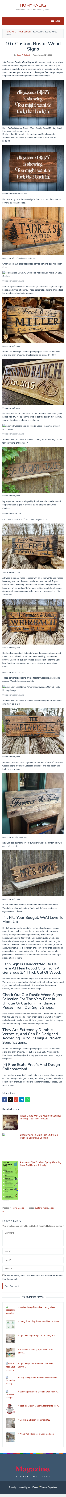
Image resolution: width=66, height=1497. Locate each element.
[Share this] (4, 1099)
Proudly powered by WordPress (23, 1487)
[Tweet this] (10, 1099)
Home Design (18, 1207)
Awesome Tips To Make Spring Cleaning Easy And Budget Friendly (40, 1164)
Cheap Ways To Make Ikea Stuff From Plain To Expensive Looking (39, 1136)
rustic (45, 1207)
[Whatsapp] (27, 1099)
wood (4, 1211)
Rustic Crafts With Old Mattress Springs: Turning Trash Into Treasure (40, 1117)
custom (38, 1207)
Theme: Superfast (48, 1487)
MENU (58, 21)
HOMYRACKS (33, 5)
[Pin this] (16, 1099)
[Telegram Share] (21, 1099)
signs (52, 1207)
